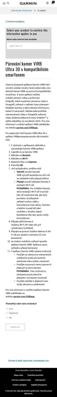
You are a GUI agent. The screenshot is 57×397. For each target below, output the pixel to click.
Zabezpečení (40, 380)
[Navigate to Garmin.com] (28, 3)
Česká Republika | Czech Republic (28, 370)
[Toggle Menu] (1, 3)
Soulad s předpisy (20, 385)
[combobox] (28, 45)
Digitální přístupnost (39, 385)
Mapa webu (18, 375)
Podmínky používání (35, 375)
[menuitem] (8, 3)
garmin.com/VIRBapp (27, 127)
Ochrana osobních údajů (21, 380)
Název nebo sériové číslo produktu (22, 39)
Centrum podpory (21, 11)
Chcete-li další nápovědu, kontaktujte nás (28, 360)
